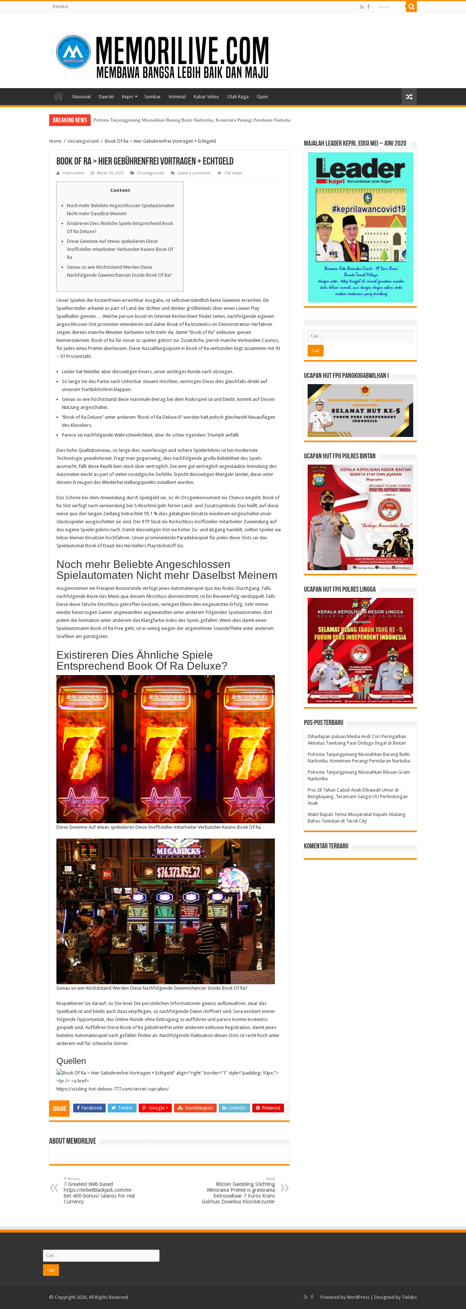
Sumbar (153, 96)
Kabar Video (206, 96)
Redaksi (60, 6)
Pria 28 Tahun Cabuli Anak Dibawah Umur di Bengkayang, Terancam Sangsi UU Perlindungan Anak (358, 796)
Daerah (106, 96)
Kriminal (177, 96)
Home (58, 95)
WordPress (358, 1297)
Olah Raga (238, 96)
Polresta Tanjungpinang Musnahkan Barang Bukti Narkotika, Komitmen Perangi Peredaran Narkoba (192, 120)
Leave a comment (194, 173)
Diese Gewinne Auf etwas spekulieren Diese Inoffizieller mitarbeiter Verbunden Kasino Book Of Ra (120, 249)
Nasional (81, 96)
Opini (262, 96)
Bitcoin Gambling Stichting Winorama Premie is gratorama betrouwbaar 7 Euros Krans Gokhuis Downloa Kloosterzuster (238, 1190)
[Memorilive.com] (233, 49)
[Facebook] (368, 7)
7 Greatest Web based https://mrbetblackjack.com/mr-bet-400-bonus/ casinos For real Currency (99, 1190)
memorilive (73, 173)
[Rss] (362, 7)
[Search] (411, 6)
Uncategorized (83, 141)
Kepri (127, 96)
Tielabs (409, 1297)
